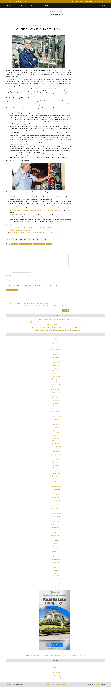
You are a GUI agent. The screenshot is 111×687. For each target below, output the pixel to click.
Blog (15, 5)
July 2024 (56, 395)
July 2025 (56, 362)
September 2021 (56, 486)
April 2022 (56, 468)
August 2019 (56, 519)
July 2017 (56, 573)
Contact (29, 655)
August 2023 (56, 424)
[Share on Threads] (41, 239)
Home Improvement (38, 25)
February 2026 (56, 346)
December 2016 (56, 583)
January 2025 (56, 379)
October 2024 (56, 387)
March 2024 (56, 406)
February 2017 (56, 581)
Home (9, 5)
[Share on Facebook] (12, 239)
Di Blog (97, 684)
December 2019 (56, 511)
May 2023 (56, 433)
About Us (37, 655)
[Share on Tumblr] (37, 239)
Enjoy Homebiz (55, 12)
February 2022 (56, 473)
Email (8, 276)
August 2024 (56, 392)
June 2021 (56, 492)
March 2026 (56, 344)
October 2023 (56, 419)
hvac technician (39, 244)
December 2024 (56, 381)
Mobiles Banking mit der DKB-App (20, 230)
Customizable (45, 5)
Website (8, 281)
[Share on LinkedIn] (21, 239)
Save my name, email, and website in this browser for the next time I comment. (33, 285)
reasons (49, 244)
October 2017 (56, 567)
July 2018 (56, 543)
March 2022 (56, 470)
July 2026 (56, 338)
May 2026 (56, 341)
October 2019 (56, 516)
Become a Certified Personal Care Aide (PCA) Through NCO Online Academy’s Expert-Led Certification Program (56, 324)
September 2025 (56, 357)
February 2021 (56, 500)
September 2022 (56, 454)
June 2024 (56, 397)
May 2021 (56, 495)
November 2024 (56, 384)
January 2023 (56, 443)
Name (8, 271)
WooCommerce (100, 1)
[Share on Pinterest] (29, 239)
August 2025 (56, 360)
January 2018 (56, 559)
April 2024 (56, 403)
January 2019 (56, 527)
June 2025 (56, 365)
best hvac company (25, 244)
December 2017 (56, 562)
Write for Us (66, 655)
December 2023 (56, 414)
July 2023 (56, 427)
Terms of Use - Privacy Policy (55, 684)
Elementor (88, 1)
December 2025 (56, 352)
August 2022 (56, 457)
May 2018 (56, 548)
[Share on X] (16, 239)
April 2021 (56, 497)
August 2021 (56, 489)
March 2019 (56, 521)
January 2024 (56, 411)
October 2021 (56, 484)
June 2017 (56, 575)
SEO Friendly (33, 5)
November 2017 (56, 565)
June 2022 (56, 462)
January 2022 (56, 476)
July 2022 (56, 459)
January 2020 (56, 508)
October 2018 (56, 535)
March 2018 (56, 554)
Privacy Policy (55, 655)
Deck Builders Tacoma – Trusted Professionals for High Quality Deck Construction (34, 228)
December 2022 (56, 446)
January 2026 (56, 349)
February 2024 (56, 408)
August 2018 (56, 540)
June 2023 (56, 430)
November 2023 (56, 416)
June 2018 (56, 546)
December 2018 (56, 530)
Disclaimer (45, 655)
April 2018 (56, 551)
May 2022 (56, 465)
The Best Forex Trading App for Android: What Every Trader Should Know (56, 319)
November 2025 (56, 354)
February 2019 (56, 524)
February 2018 (56, 557)
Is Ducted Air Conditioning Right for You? (28, 303)
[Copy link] (46, 239)
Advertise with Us (79, 655)
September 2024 (56, 389)
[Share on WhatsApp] (25, 239)
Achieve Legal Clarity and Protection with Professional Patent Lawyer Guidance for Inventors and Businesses (56, 322)
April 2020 (56, 503)
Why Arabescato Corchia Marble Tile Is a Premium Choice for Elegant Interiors (33, 232)
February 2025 (56, 376)
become (14, 244)
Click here (66, 122)
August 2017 (56, 570)
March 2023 (56, 438)
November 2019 (56, 513)
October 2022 (56, 451)
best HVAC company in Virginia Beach (46, 88)
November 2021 (56, 481)
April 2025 (56, 371)
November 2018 (56, 532)
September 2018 (56, 538)
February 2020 (56, 505)
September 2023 (56, 422)
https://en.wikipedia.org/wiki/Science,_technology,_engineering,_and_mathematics (35, 210)
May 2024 (56, 400)
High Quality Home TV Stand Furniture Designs (47, 306)
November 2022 (56, 449)
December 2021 (56, 478)
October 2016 (56, 586)
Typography (78, 1)
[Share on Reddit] (33, 239)
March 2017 (56, 578)
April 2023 (56, 435)
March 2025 (56, 373)
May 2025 (56, 368)
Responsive (23, 5)
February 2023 (56, 441)
